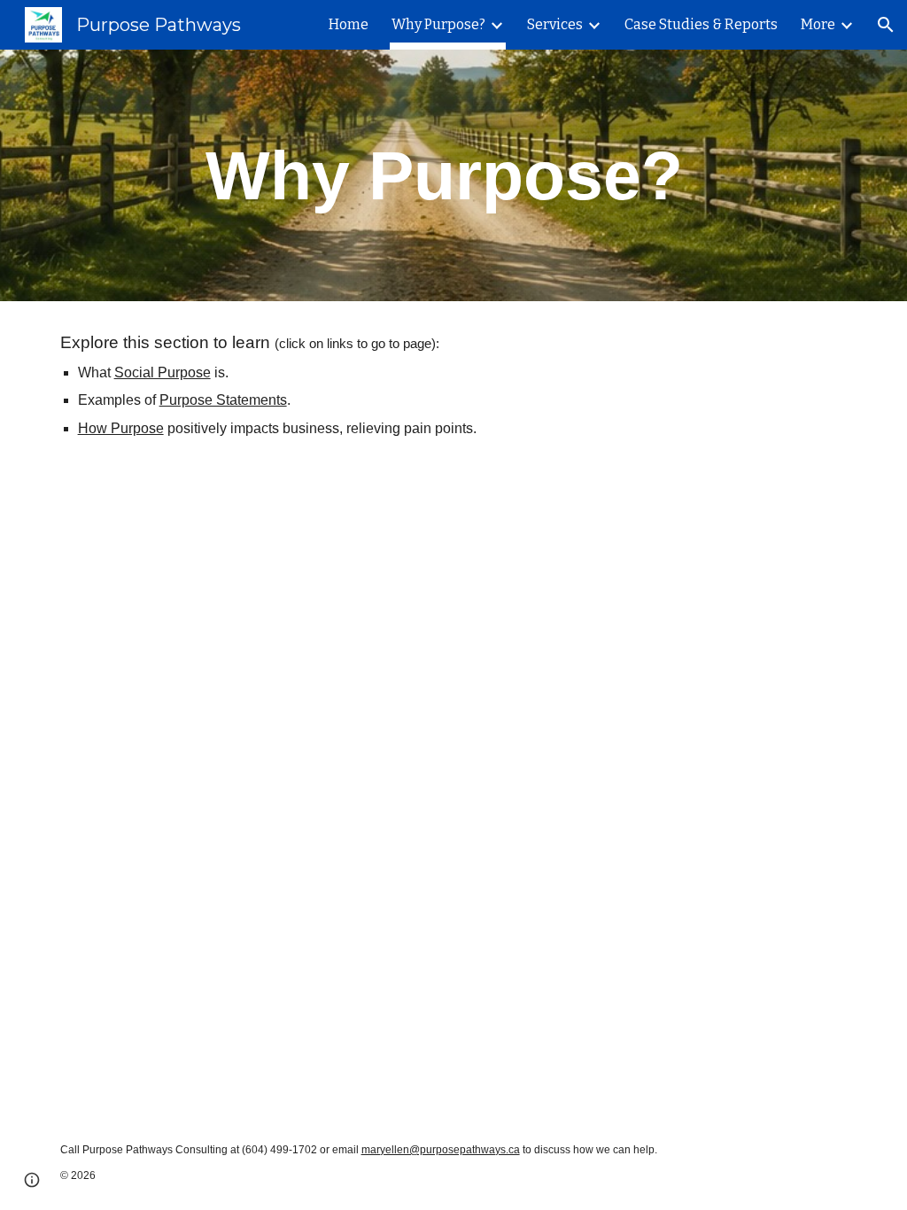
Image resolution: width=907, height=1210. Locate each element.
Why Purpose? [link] (438, 24)
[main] (453, 175)
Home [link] (348, 24)
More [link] (818, 24)
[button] (885, 25)
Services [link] (555, 24)
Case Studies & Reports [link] (701, 24)
